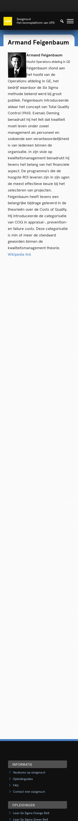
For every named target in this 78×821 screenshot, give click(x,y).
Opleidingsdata (23, 779)
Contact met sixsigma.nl (29, 791)
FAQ (15, 785)
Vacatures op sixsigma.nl (29, 772)
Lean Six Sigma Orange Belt (31, 813)
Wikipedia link (19, 255)
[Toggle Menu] (70, 21)
